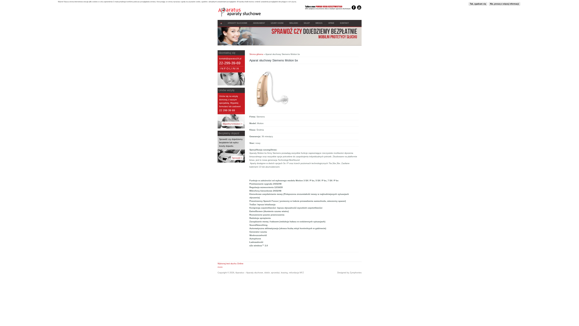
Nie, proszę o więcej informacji (504, 4)
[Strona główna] (239, 16)
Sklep (307, 23)
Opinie (331, 23)
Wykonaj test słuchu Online (230, 263)
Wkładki (293, 23)
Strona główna (221, 23)
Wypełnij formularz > (232, 124)
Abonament (259, 23)
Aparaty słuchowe (237, 23)
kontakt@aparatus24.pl (230, 58)
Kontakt (344, 23)
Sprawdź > (237, 158)
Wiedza (319, 23)
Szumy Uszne (277, 23)
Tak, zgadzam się (478, 4)
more (220, 267)
